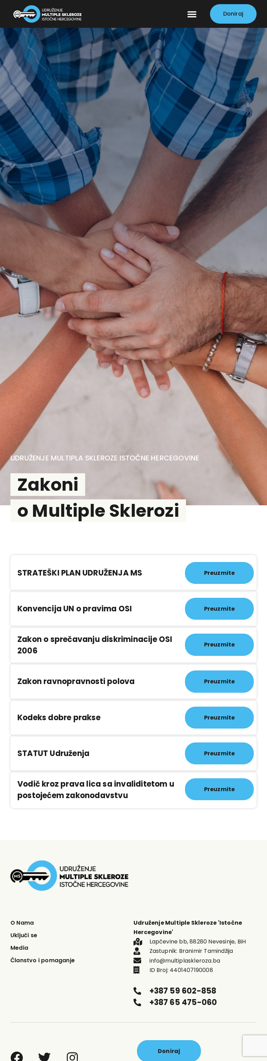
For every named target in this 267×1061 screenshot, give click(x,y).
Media (19, 948)
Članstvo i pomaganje (42, 960)
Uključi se (23, 935)
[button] (192, 14)
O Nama (22, 923)
